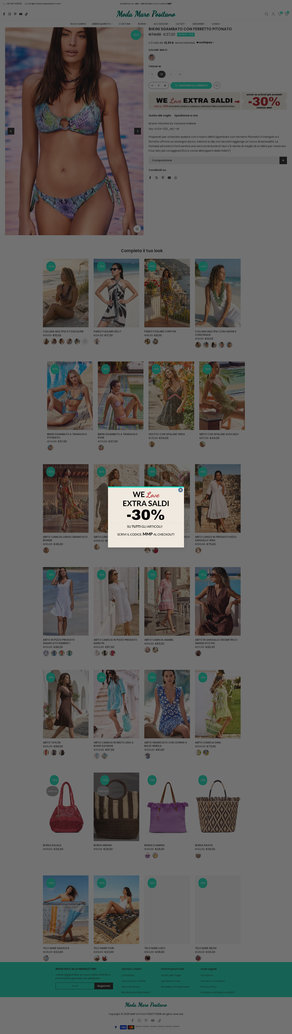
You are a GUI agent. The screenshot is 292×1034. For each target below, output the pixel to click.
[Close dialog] (180, 490)
